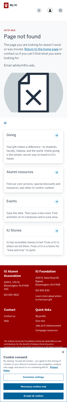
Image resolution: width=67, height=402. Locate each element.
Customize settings (33, 377)
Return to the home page (41, 49)
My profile (40, 316)
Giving (11, 135)
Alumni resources (20, 172)
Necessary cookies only (33, 386)
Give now (40, 320)
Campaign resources (46, 330)
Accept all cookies (33, 395)
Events (12, 201)
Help (6, 320)
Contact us (9, 316)
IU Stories (14, 230)
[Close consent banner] (63, 352)
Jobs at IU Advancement (48, 325)
